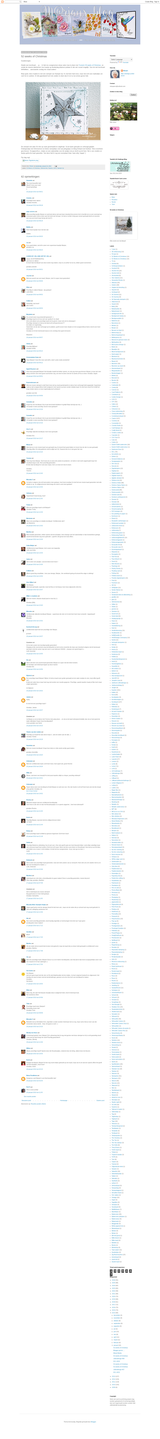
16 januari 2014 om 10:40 (34, 473)
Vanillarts (114, 1181)
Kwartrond (115, 752)
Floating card (116, 571)
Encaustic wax (116, 547)
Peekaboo (115, 885)
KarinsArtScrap (31, 627)
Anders (114, 285)
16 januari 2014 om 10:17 (34, 438)
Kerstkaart (115, 702)
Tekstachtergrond (117, 1126)
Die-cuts (114, 463)
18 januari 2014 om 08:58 (34, 1013)
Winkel (114, 1231)
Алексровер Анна (32, 357)
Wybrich (29, 675)
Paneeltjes (115, 873)
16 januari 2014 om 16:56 (34, 669)
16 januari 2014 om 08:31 (34, 269)
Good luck (115, 614)
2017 (114, 1304)
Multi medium (116, 833)
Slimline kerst (116, 1042)
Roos (113, 976)
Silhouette (115, 1019)
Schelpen (115, 990)
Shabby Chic (116, 1007)
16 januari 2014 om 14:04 (34, 553)
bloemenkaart (116, 368)
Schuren (114, 997)
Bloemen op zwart (117, 366)
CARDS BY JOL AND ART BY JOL (37, 256)
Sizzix (113, 1038)
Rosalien (114, 199)
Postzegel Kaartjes (118, 928)
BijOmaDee (115, 342)
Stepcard (114, 1085)
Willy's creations (31, 596)
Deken (114, 456)
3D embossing (116, 251)
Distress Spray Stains (118, 485)
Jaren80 (114, 678)
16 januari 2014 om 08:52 (34, 294)
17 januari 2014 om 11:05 (34, 898)
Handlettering (116, 625)
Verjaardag (115, 1188)
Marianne (29, 518)
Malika (28, 227)
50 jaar (114, 254)
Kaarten (50, 168)
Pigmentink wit (116, 904)
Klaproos (114, 714)
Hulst (113, 661)
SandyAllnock (116, 988)
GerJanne (29, 971)
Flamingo (115, 566)
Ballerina (114, 321)
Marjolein (29, 314)
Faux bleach (115, 559)
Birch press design (117, 344)
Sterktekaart (115, 1090)
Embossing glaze (117, 533)
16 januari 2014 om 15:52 (34, 621)
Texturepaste (116, 1135)
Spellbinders (116, 1064)
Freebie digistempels (118, 578)
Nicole (114, 202)
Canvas (114, 390)
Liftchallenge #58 (118, 1358)
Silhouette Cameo (117, 1021)
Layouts (114, 759)
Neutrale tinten (116, 842)
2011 (114, 1382)
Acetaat (114, 263)
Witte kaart (115, 1240)
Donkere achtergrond (118, 497)
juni (115, 1331)
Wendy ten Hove (31, 1033)
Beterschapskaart (117, 335)
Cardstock (115, 394)
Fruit (113, 580)
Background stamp (118, 316)
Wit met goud (116, 1235)
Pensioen (115, 892)
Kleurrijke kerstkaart (118, 735)
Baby (113, 306)
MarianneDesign (117, 799)
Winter (114, 1233)
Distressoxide (116, 492)
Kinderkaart (115, 709)
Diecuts (114, 466)
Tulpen (114, 1162)
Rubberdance (116, 983)
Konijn (114, 745)
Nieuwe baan (116, 845)
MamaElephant (116, 795)
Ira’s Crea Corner (31, 791)
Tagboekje (115, 1116)
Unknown (29, 761)
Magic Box (115, 790)
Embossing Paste (117, 535)
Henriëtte (29, 745)
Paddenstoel (116, 869)
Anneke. (29, 198)
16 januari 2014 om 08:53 (34, 308)
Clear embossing (117, 411)
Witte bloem (115, 1238)
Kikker (114, 704)
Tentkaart (114, 1133)
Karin (28, 817)
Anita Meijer (30, 545)
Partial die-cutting (117, 878)
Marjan (125, 71)
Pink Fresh (115, 907)
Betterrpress (115, 337)
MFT (113, 809)
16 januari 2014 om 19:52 (34, 793)
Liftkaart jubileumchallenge (120, 780)
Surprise (114, 1107)
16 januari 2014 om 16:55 (34, 654)
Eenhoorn (115, 516)
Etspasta (114, 552)
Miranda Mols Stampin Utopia (36, 905)
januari (116, 1345)
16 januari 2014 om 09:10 (34, 351)
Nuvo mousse (116, 854)
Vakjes (114, 1176)
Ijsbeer (114, 671)
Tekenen (114, 1123)
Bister (113, 347)
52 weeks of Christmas (120, 1348)
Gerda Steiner (116, 590)
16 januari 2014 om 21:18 (34, 836)
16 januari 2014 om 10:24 (34, 452)
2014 (114, 1313)
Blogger (93, 1422)
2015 (114, 1310)
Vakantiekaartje (116, 1173)
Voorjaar (114, 1204)
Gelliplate (115, 587)
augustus (117, 1326)
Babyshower (116, 311)
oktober (116, 1321)
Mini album (115, 814)
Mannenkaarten (117, 797)
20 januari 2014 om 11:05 (34, 1092)
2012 (114, 1379)
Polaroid (114, 916)
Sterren (114, 1093)
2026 (114, 1280)
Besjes (114, 328)
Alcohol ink (115, 271)
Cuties (114, 442)
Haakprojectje (116, 618)
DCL (113, 452)
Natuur (114, 835)
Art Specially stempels (119, 299)
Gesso (114, 592)
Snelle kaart (115, 1054)
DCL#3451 (115, 454)
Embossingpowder (118, 542)
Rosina (28, 800)
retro (113, 959)
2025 (114, 1283)
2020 (114, 1296)
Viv (27, 957)
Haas (113, 621)
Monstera (115, 826)
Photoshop (115, 899)
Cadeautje (115, 385)
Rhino (113, 964)
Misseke (29, 611)
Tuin (113, 1159)
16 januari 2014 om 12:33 (34, 512)
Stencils (114, 1083)
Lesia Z (114, 766)
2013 (114, 1376)
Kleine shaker (116, 718)
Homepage (63, 1100)
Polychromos (116, 919)
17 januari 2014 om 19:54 (34, 984)
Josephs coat (116, 680)
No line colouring (117, 852)
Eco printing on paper (118, 514)
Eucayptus (115, 554)
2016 (114, 1307)
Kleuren (114, 721)
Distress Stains (116, 487)
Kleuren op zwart (117, 726)
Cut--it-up (115, 437)
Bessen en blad (117, 330)
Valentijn (114, 1178)
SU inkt (114, 1104)
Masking (114, 802)
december (117, 1315)
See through (115, 1004)
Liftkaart (114, 778)
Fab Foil (114, 556)
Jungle (114, 687)
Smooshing (115, 1045)
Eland (113, 518)
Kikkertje (114, 706)
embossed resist (117, 525)
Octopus (114, 857)
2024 (114, 1285)
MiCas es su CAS (117, 811)
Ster (113, 1088)
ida (27, 918)
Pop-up (114, 921)
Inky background (117, 676)
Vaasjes (114, 1169)
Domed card (115, 495)
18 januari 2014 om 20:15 (34, 1069)
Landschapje (116, 754)
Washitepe (115, 1212)
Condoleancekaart (117, 416)
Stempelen (115, 1076)
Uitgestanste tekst (117, 1166)
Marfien (28, 532)
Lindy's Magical (116, 783)
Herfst (113, 640)
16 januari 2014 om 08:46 (34, 281)
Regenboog (115, 945)
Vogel (113, 1200)
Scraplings (115, 1002)
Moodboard (115, 828)
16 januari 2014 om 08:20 (34, 236)
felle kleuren (115, 564)
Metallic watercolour (118, 807)
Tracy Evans (115, 1147)
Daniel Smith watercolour (120, 447)
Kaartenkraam (31, 382)
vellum (114, 1183)
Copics (114, 418)
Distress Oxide (116, 483)
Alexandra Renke (117, 280)
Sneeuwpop (115, 1052)
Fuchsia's (115, 583)
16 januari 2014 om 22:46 (34, 869)
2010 (114, 1384)
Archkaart (115, 292)
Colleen (28, 571)
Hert (113, 645)
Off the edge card (117, 859)
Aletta (28, 344)
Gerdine (29, 932)
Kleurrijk (114, 733)
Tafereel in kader (117, 1109)
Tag (113, 1114)
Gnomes (114, 611)
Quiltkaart (115, 940)
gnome (114, 609)
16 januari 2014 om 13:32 (34, 525)
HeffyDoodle (116, 635)
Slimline (114, 1040)
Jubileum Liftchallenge (119, 683)
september (117, 1323)
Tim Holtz (115, 1145)
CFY (113, 402)
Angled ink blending (118, 287)
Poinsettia (115, 914)
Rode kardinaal (116, 966)
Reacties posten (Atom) (38, 1104)
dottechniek (115, 504)
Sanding (114, 985)
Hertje (113, 647)
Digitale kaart (116, 475)
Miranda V (29, 479)
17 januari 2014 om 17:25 (34, 937)
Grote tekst (115, 616)
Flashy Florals (116, 568)
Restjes (114, 954)
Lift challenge (116, 771)
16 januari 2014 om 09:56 (34, 395)
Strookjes (115, 1100)
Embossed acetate (117, 523)
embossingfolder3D (118, 537)
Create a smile (116, 432)
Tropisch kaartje (117, 1154)
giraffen (114, 597)
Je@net (29, 276)
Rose (113, 978)
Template (114, 1131)
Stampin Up (60, 168)
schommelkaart (116, 992)
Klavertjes (115, 716)
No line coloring (117, 849)
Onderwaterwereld (117, 864)
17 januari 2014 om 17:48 (34, 951)
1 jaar (113, 249)
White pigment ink (117, 1226)
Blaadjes (114, 349)
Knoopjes (115, 740)
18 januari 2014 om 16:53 (34, 1053)
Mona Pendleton (31, 1075)
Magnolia (115, 792)
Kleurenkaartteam (117, 728)
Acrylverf (114, 268)
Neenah (114, 838)
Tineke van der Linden (33, 732)
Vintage (114, 1197)
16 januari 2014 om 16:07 (34, 636)
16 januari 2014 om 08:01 (34, 192)
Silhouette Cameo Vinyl (119, 1023)
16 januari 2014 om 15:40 (34, 605)
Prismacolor (115, 938)
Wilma (28, 1048)
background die (117, 313)
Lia (27, 242)
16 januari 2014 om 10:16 (34, 409)
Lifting (113, 776)
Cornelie (29, 402)
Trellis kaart (115, 1150)
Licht (113, 768)
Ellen (28, 287)
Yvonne (28, 458)
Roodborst (115, 973)
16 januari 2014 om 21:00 (34, 811)
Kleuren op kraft (117, 723)
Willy (28, 773)
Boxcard (114, 378)
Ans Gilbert (30, 582)
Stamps (114, 1071)
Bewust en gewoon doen (119, 340)
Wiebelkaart (115, 1228)
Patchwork (115, 883)
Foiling (114, 573)
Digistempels (116, 468)
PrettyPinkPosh (116, 935)
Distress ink (115, 480)
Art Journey (115, 297)
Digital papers (116, 473)
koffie (113, 742)
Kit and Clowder (117, 711)
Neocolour (115, 840)
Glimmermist (44, 168)
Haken (114, 623)
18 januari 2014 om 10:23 (34, 1026)
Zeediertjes (115, 1252)
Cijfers (114, 404)
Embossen (115, 528)
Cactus (114, 382)
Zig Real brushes (117, 1254)
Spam (113, 1062)
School (114, 995)
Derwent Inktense (117, 459)
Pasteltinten (115, 880)
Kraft (113, 747)
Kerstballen (115, 697)
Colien (28, 301)
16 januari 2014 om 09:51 (34, 376)
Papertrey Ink (116, 876)
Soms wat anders (117, 1059)
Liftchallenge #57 (118, 1369)
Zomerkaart (115, 1257)
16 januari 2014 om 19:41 (34, 778)
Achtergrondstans (117, 266)
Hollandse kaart (117, 652)
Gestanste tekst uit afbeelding (121, 595)
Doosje (114, 499)
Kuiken (114, 749)
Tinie (28, 1003)
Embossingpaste (117, 540)
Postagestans (116, 926)
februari (116, 1342)
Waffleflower (115, 1209)
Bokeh (114, 375)
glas (113, 599)
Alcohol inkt (115, 273)
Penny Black (116, 890)
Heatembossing (117, 630)
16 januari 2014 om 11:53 (34, 498)
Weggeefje (115, 1223)
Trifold (114, 1152)
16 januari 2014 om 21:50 (34, 854)
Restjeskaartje (116, 957)
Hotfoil (114, 656)
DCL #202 (116, 1361)
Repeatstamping (117, 952)
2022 (114, 1291)
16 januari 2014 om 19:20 (34, 755)
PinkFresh (115, 911)
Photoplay (115, 897)
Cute (113, 440)
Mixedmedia (115, 823)
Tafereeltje (115, 1112)
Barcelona (115, 323)
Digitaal (114, 471)
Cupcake (114, 435)
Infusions (114, 673)
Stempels (115, 1078)
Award (114, 304)
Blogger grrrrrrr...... (119, 1350)
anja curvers (30, 211)
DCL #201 (116, 1372)
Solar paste (115, 1057)
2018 (114, 1302)
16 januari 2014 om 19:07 (34, 710)
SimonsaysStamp (117, 1035)
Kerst (55, 168)
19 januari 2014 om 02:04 (34, 1081)
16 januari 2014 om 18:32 (34, 691)
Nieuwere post (26, 1100)
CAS (113, 399)
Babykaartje (115, 309)
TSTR (113, 1157)
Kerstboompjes (116, 699)
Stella (28, 842)
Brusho (114, 380)
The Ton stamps (117, 1143)
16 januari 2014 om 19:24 (34, 766)
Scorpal (114, 999)
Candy (114, 387)
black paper (115, 354)
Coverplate (115, 423)
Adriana (29, 493)
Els (27, 660)
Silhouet (114, 1016)
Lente (113, 764)
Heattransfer (115, 633)
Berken (114, 325)
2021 (114, 1294)
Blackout (114, 356)
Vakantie (114, 1171)
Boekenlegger (116, 373)
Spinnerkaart (116, 1066)
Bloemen (114, 363)
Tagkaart (114, 1119)
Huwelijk (114, 666)
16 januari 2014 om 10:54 (34, 487)
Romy (28, 831)
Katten (114, 692)
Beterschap (115, 332)
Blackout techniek (117, 359)
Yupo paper (115, 1250)
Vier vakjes (115, 1195)
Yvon (113, 204)
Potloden (114, 930)
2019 (114, 1299)
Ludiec (114, 788)
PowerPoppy (116, 933)
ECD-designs (116, 511)
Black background (117, 352)
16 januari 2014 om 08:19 (34, 221)
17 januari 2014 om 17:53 (34, 964)
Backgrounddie (116, 318)
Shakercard (115, 1011)
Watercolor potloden (118, 1216)
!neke (28, 559)
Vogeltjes (114, 1202)
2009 (114, 1387)
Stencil (114, 1081)
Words (114, 1245)
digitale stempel (117, 478)
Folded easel (116, 575)
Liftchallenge (116, 773)
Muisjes (114, 830)
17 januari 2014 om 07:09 (34, 883)
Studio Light (115, 1102)
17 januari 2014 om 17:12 (34, 925)
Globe (113, 606)
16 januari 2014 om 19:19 (34, 739)
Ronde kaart (115, 971)
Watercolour (115, 1219)
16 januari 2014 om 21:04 (34, 824)
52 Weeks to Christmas (119, 259)
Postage (114, 923)
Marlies (28, 943)
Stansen (114, 1073)
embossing (115, 530)
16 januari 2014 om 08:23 (34, 250)
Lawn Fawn (115, 757)
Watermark (115, 1221)
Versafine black (116, 1193)
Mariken (29, 875)
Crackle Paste (116, 425)
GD (113, 585)
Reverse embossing (118, 961)
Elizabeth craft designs (119, 521)
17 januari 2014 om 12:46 (34, 912)
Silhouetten (115, 1026)
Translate (125, 62)
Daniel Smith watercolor (119, 444)
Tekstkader (115, 1128)
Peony (114, 895)
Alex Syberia (116, 278)
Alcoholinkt (115, 275)
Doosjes (114, 502)
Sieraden (114, 1014)
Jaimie (28, 697)
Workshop (115, 1247)
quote (113, 942)
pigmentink (115, 902)
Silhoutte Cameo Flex (118, 1030)
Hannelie (29, 180)
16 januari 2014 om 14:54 (34, 576)
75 (112, 261)
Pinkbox (114, 909)
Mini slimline (116, 816)
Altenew (114, 282)
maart (116, 1340)
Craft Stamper (116, 428)
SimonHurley (116, 1033)
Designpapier (116, 461)
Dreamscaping (116, 509)
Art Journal (115, 294)
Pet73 (28, 1087)
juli (115, 1329)
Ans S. (28, 429)
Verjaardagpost (116, 1190)
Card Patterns (116, 392)
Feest (113, 561)
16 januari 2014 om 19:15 (34, 726)
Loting (114, 785)
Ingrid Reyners (31, 369)
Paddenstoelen (116, 871)
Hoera (114, 649)
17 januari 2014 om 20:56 (34, 997)
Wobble (114, 1243)
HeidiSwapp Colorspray (119, 637)
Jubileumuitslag (117, 685)
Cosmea (114, 421)
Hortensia (115, 654)
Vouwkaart (115, 1207)
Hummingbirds (116, 664)
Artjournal (115, 301)
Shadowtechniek (117, 1009)
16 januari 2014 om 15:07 (34, 590)
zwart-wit (114, 1259)
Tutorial (114, 1164)
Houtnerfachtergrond (118, 659)
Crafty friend (115, 430)
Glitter (113, 604)
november (117, 1318)
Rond (113, 969)
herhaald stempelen (118, 642)
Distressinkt (115, 490)
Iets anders (115, 668)
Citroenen (115, 409)
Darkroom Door (116, 449)
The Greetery (116, 1138)
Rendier (114, 947)
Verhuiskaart (116, 1185)
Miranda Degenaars (118, 819)
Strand (114, 1095)
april (115, 1337)
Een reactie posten (30, 1096)
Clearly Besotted (117, 413)
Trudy (28, 505)
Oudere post (100, 1100)
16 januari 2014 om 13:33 (34, 539)
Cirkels (114, 406)
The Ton (114, 1140)
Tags (113, 1121)
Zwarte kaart (115, 1262)
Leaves (114, 761)
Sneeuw (114, 1050)
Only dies (115, 866)
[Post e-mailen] (55, 166)
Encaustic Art (116, 545)
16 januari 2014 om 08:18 (34, 205)
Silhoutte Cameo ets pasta (120, 1028)
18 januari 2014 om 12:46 (34, 1042)
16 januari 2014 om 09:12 (34, 362)
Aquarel (114, 290)
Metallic (114, 804)
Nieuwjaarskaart (117, 847)
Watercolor (115, 1214)
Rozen (114, 980)
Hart (113, 628)
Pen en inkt (115, 888)
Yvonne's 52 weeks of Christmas (90, 65)
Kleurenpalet (116, 730)
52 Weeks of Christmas (33, 168)
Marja (28, 445)
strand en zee (116, 1097)
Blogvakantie (116, 371)
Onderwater (115, 861)
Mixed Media (116, 821)
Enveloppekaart (117, 549)
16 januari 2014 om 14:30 (34, 564)
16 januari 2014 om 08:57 (34, 337)
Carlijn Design (116, 397)
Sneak (114, 1047)
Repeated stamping (118, 949)
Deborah (29, 860)
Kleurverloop (116, 737)
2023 (114, 1288)
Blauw (114, 361)
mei (115, 1334)
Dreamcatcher (116, 506)
